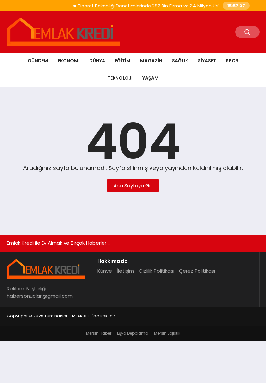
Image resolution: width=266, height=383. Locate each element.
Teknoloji (120, 78)
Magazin (151, 60)
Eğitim (122, 60)
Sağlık (180, 60)
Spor (232, 60)
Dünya (97, 60)
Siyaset (207, 60)
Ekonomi (68, 60)
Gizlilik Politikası (156, 270)
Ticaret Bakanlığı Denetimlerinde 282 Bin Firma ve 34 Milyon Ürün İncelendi (158, 6)
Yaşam (150, 78)
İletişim (125, 270)
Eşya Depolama (132, 333)
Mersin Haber (98, 333)
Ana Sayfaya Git (133, 185)
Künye (104, 270)
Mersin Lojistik (167, 333)
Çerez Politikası (197, 270)
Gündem (38, 60)
